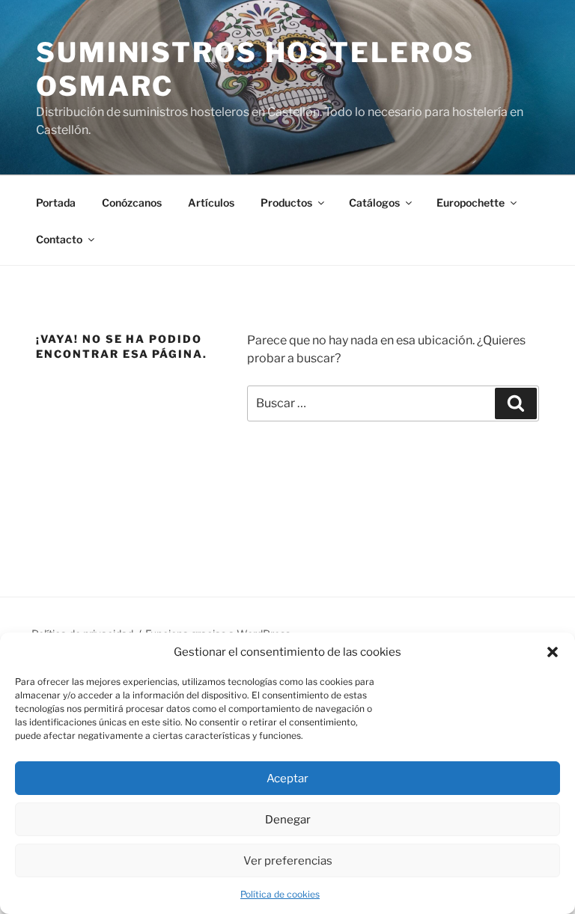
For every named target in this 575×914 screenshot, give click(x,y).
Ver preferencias (287, 861)
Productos (286, 202)
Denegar (288, 819)
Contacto (59, 239)
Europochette (470, 202)
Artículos (211, 202)
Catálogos (374, 202)
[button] (552, 652)
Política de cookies (280, 894)
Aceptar (287, 778)
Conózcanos (132, 202)
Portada (56, 202)
